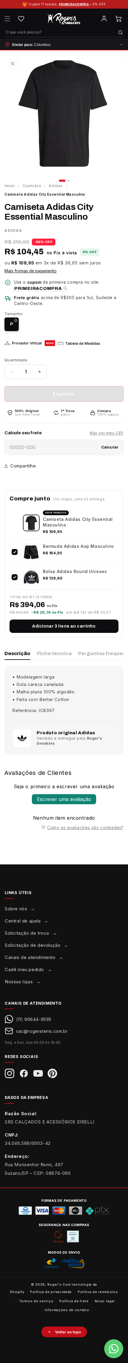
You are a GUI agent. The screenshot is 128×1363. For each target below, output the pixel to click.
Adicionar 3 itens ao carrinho (64, 626)
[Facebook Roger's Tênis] (24, 1073)
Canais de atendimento (30, 957)
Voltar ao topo (68, 1332)
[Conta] (103, 18)
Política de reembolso (98, 1292)
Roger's (54, 1284)
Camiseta (32, 186)
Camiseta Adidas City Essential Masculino (78, 522)
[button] (7, 18)
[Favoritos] (21, 18)
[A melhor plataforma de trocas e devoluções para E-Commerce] (73, 1236)
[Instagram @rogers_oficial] (9, 1073)
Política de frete (74, 1301)
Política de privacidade (51, 1292)
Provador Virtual (27, 343)
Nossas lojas (19, 981)
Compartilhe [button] (23, 465)
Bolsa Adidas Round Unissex (75, 571)
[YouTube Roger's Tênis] (38, 1073)
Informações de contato (67, 1310)
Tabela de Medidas (82, 343)
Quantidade (15, 359)
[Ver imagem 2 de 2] (68, 181)
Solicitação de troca (27, 933)
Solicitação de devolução (32, 945)
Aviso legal (105, 1301)
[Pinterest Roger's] (52, 1073)
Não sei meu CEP (107, 433)
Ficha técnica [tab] (54, 653)
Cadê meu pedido (24, 969)
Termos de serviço (36, 1301)
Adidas (56, 186)
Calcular (109, 447)
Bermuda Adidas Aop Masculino (78, 546)
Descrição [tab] (17, 653)
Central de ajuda (23, 921)
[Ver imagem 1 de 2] (62, 181)
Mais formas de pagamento (30, 271)
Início (9, 186)
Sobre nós (16, 909)
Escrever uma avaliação (64, 799)
